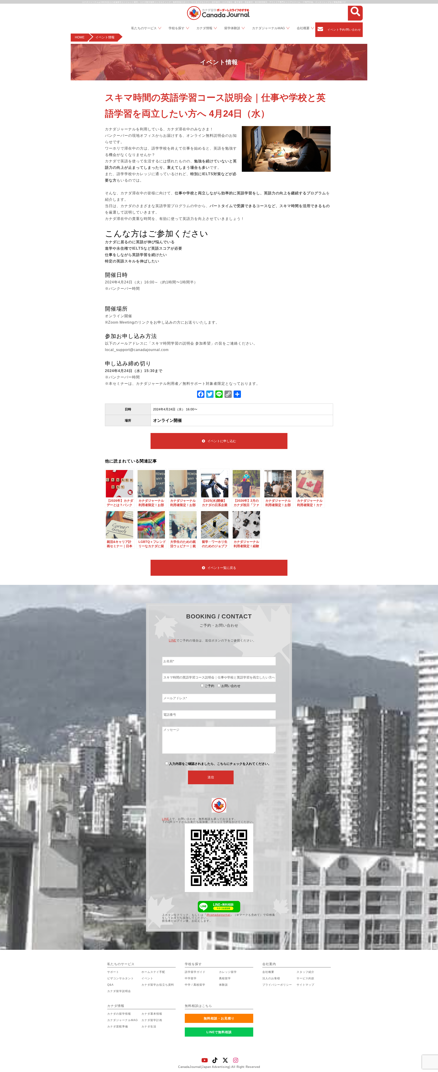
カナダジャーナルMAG (268, 28)
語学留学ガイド (195, 972)
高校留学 (225, 978)
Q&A (110, 984)
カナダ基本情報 (151, 1013)
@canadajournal (218, 914)
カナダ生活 (148, 1026)
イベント (147, 978)
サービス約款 (305, 978)
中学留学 (191, 978)
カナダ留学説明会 (119, 991)
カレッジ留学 (228, 972)
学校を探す (177, 28)
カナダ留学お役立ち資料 (157, 984)
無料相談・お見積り (219, 1018)
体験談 (223, 984)
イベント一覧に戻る (221, 568)
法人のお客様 (271, 978)
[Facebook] (200, 395)
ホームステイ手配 (153, 972)
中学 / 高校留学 (195, 984)
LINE (172, 640)
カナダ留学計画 (151, 1020)
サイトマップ (305, 984)
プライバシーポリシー (277, 984)
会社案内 (269, 964)
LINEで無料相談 (219, 1032)
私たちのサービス (144, 28)
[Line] (219, 395)
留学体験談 (232, 28)
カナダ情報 (204, 28)
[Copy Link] (228, 395)
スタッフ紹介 (305, 972)
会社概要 (303, 28)
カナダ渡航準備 (117, 1026)
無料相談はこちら (198, 1006)
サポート (113, 972)
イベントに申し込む (221, 441)
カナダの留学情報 (119, 1013)
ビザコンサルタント (120, 978)
